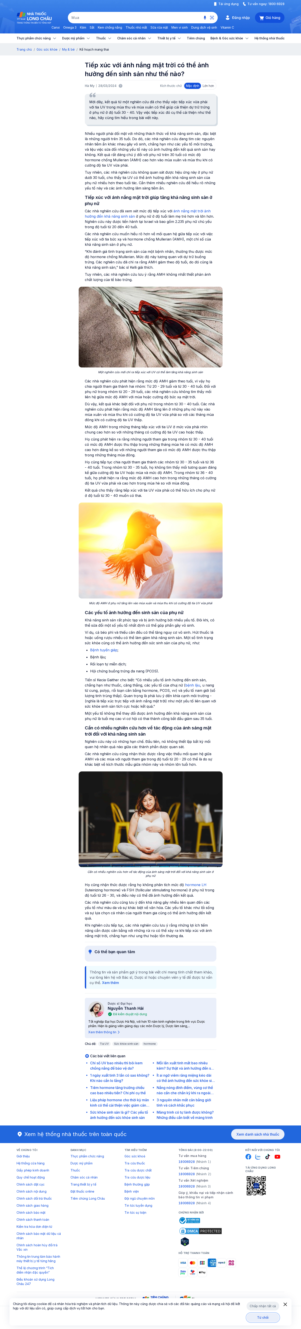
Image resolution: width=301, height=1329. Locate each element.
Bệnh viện (131, 1191)
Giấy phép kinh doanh (33, 1170)
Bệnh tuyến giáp (103, 650)
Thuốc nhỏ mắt (136, 27)
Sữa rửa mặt (159, 27)
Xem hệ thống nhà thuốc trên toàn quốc (75, 1134)
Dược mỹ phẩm (82, 1163)
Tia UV (104, 1043)
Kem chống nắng (110, 27)
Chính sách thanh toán (33, 1219)
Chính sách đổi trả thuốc (34, 1198)
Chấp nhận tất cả (263, 1306)
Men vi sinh (179, 27)
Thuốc (75, 1170)
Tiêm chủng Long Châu (88, 1198)
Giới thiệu (23, 1156)
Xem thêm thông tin (102, 1032)
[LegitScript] (200, 1241)
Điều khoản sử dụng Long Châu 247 (35, 1282)
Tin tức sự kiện (135, 1212)
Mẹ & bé (68, 49)
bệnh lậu (192, 685)
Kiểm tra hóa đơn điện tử (34, 1226)
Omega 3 (69, 27)
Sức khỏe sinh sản (126, 1043)
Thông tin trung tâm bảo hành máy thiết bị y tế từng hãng (38, 1259)
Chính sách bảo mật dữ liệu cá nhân (39, 1236)
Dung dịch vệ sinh (204, 27)
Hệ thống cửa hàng (31, 1163)
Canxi (56, 27)
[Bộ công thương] (189, 1220)
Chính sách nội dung (31, 1191)
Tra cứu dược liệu (137, 1177)
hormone (150, 1043)
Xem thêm (110, 982)
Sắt (92, 27)
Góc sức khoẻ (134, 1156)
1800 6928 (276, 4)
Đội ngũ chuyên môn (139, 1198)
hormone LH (195, 885)
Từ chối (263, 1317)
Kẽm (83, 27)
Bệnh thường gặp (137, 1184)
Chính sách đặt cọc (31, 1184)
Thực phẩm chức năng (87, 1156)
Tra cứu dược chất (138, 1170)
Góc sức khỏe (47, 49)
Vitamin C (227, 27)
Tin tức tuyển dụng (138, 1205)
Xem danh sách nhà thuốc (257, 1134)
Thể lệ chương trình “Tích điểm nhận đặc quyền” (35, 1270)
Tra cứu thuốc (134, 1163)
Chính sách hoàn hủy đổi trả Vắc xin (37, 1247)
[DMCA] (200, 1231)
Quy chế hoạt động (31, 1177)
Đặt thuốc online (82, 1191)
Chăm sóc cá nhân (84, 1177)
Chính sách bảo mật (31, 1212)
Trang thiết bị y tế (83, 1184)
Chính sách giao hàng (32, 1205)
